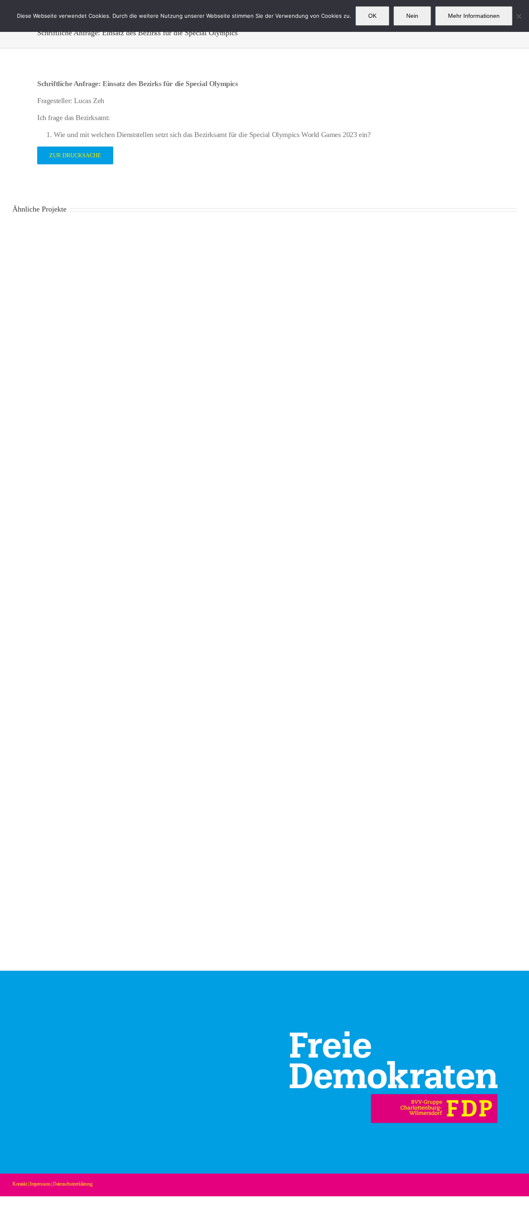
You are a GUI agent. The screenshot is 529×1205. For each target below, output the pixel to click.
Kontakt (19, 1184)
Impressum (40, 1184)
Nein (412, 15)
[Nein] (519, 16)
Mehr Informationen (474, 15)
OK (372, 15)
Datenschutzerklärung (72, 1184)
